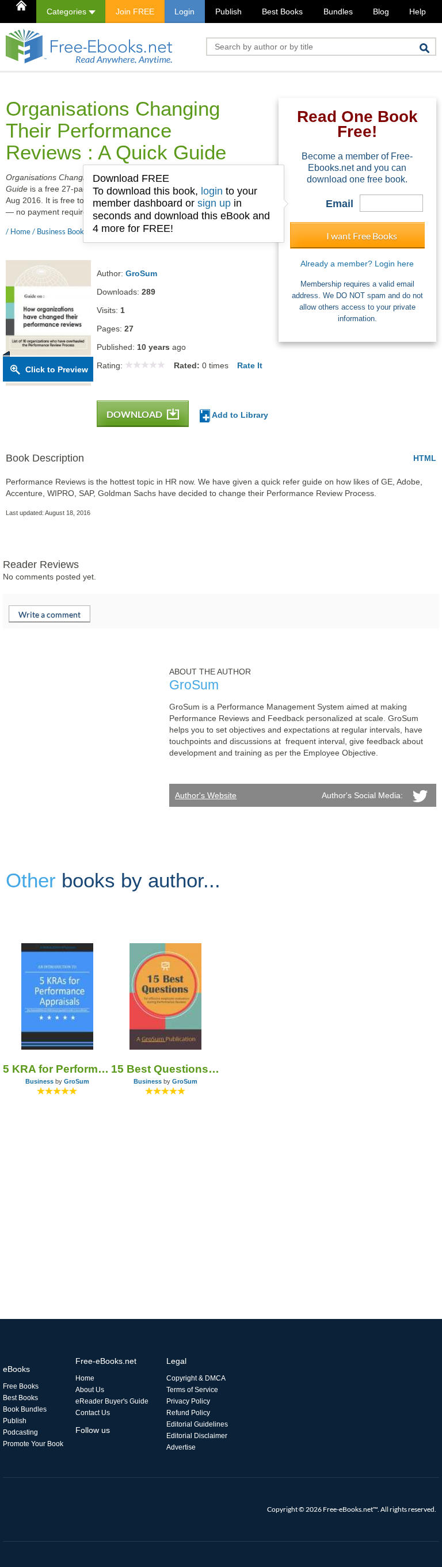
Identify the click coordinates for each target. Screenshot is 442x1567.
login (212, 191)
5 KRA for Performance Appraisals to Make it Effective (57, 1069)
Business (39, 1081)
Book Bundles (25, 1409)
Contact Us (92, 1413)
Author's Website (206, 795)
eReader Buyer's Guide (111, 1401)
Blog (381, 11)
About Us (89, 1390)
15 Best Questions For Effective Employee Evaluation (165, 1069)
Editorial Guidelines (197, 1424)
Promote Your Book (33, 1444)
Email (339, 203)
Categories (68, 11)
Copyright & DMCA (196, 1378)
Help (417, 11)
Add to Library (239, 415)
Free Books (21, 1386)
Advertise (181, 1447)
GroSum (141, 273)
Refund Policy (188, 1413)
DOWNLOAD (135, 414)
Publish (228, 11)
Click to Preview (56, 369)
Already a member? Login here (357, 263)
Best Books (282, 11)
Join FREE (135, 11)
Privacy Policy (188, 1401)
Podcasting (20, 1432)
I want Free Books (361, 235)
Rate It (249, 365)
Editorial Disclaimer (196, 1436)
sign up (214, 203)
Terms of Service (192, 1390)
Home (84, 1378)
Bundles (338, 11)
